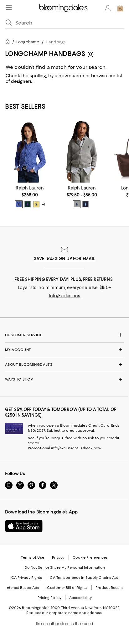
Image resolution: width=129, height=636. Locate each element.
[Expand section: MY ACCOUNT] (64, 350)
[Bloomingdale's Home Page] (63, 8)
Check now (91, 448)
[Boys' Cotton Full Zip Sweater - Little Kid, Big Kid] (81, 151)
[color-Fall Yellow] (36, 204)
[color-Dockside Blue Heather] (19, 204)
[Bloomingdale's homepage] (9, 42)
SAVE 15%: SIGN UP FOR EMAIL (64, 258)
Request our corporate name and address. (64, 613)
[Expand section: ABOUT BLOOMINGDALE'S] (64, 364)
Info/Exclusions (64, 295)
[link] (29, 196)
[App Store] (24, 526)
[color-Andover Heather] (77, 204)
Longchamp (27, 42)
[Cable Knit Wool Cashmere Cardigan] (29, 151)
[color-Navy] (85, 204)
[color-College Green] (27, 204)
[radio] (19, 204)
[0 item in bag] (120, 8)
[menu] (9, 7)
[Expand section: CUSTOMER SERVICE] (64, 335)
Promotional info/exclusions (53, 448)
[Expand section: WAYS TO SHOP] (64, 379)
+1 (43, 204)
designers (21, 81)
